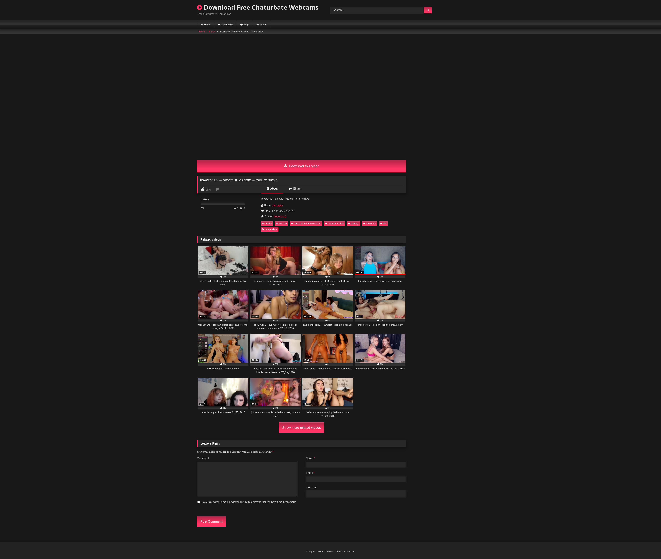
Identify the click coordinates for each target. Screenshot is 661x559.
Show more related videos (301, 427)
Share (296, 188)
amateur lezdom (336, 223)
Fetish (212, 31)
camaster (277, 205)
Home (207, 24)
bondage (355, 223)
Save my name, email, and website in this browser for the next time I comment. (248, 502)
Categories (227, 24)
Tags (246, 24)
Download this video (303, 166)
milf (385, 223)
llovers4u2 (280, 216)
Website (311, 487)
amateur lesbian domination (307, 223)
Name (310, 458)
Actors (263, 24)
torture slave (271, 229)
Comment (203, 458)
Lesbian (283, 223)
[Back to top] (650, 548)
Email (310, 472)
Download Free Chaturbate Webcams (260, 7)
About (273, 188)
